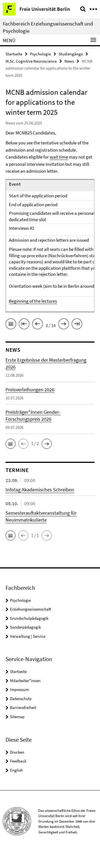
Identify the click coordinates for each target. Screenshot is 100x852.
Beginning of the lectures (33, 301)
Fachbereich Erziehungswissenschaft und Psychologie (48, 27)
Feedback (18, 761)
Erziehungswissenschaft (30, 609)
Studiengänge (71, 54)
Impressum (19, 689)
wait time (59, 157)
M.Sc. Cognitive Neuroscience (31, 61)
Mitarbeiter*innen (25, 680)
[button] (11, 443)
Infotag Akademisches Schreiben (40, 489)
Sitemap (17, 716)
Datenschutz (20, 698)
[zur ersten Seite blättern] (24, 325)
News (69, 61)
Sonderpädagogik (25, 627)
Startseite (14, 54)
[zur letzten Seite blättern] (77, 325)
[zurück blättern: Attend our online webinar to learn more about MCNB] (37, 325)
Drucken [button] (17, 752)
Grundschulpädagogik (29, 618)
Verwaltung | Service (27, 636)
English (16, 770)
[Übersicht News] (11, 325)
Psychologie (40, 54)
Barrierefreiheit (23, 707)
